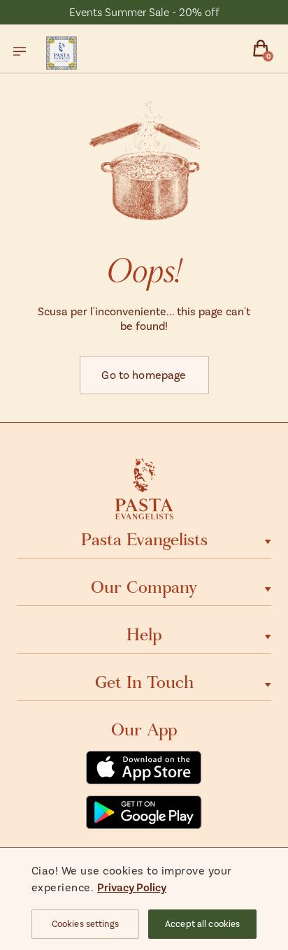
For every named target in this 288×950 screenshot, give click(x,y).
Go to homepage (143, 374)
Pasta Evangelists (144, 539)
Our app (144, 730)
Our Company (144, 587)
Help (144, 635)
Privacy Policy (131, 886)
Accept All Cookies (202, 923)
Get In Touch (144, 682)
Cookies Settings (85, 923)
